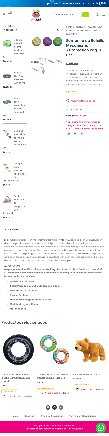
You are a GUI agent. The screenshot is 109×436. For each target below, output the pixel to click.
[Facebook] (48, 407)
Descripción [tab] (11, 229)
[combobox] (67, 14)
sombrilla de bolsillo (93, 128)
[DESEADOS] (4, 14)
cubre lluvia (77, 122)
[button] (103, 14)
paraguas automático (77, 125)
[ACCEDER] (97, 14)
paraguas (95, 122)
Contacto (29, 416)
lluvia (86, 122)
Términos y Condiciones (82, 416)
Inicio (69, 27)
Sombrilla (78, 128)
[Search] (85, 14)
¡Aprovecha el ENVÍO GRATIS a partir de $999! (76, 3)
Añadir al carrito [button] (10, 391)
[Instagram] (54, 407)
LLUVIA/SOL (80, 27)
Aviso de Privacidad (52, 416)
